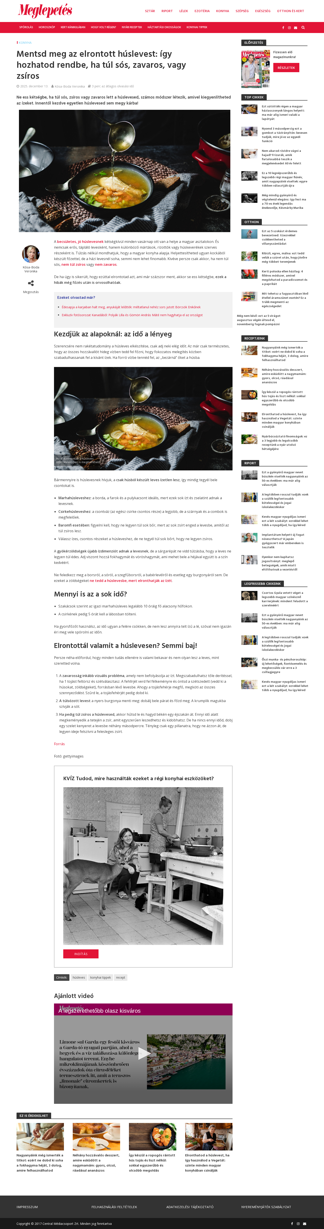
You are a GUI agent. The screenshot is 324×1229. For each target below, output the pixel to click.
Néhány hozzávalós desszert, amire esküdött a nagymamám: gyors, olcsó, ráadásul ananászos (96, 1163)
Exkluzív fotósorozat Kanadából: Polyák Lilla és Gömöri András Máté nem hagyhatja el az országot (132, 315)
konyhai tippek (100, 977)
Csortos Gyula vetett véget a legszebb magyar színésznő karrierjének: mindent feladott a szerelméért (285, 599)
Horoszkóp (47, 27)
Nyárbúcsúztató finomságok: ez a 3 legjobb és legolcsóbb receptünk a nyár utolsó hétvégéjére (284, 443)
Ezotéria (202, 11)
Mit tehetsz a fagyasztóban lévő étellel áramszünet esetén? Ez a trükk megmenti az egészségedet (285, 300)
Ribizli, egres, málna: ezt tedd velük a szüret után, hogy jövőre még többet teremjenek (284, 257)
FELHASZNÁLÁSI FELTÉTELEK (114, 1207)
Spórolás (26, 27)
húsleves (79, 977)
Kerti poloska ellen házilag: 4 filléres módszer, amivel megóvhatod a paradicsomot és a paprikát (284, 278)
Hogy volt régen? (103, 27)
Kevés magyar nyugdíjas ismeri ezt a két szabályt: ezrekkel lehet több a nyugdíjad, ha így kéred (285, 521)
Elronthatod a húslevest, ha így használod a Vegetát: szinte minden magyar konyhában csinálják (207, 1163)
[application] (143, 1053)
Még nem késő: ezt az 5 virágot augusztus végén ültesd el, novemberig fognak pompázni (259, 320)
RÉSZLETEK (286, 67)
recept (120, 977)
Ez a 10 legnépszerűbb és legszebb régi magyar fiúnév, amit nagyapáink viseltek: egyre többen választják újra (284, 179)
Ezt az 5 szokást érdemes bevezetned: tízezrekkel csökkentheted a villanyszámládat (279, 237)
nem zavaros (106, 264)
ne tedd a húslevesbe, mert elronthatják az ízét (131, 580)
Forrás (59, 743)
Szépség (242, 11)
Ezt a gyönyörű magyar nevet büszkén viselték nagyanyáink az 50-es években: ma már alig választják (285, 478)
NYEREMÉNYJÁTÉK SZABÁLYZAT (266, 1207)
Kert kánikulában (73, 27)
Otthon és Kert (290, 11)
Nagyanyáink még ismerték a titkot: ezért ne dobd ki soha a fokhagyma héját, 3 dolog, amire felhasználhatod (40, 1163)
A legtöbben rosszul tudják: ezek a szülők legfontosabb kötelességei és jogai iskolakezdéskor (285, 501)
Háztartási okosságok (164, 27)
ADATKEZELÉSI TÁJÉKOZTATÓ (190, 1207)
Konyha (222, 11)
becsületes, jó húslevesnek (80, 241)
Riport (167, 11)
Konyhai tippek (197, 27)
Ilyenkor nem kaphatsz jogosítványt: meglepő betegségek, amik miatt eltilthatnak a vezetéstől (279, 563)
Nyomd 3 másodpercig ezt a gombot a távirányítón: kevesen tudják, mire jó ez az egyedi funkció (284, 135)
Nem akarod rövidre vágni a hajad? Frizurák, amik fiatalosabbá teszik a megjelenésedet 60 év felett (281, 157)
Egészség (262, 11)
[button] (143, 1053)
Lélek (183, 11)
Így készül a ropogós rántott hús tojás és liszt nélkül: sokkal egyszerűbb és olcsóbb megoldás (152, 1163)
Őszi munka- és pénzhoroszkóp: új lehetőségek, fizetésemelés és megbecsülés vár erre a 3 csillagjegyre (284, 666)
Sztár (150, 11)
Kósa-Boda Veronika (70, 86)
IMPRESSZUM (27, 1207)
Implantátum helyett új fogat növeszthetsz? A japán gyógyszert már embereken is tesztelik (283, 541)
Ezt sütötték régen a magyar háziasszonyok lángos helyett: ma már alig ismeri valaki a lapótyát (283, 113)
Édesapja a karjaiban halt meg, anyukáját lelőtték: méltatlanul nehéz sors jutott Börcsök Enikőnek (131, 307)
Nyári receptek (132, 27)
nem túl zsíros (73, 264)
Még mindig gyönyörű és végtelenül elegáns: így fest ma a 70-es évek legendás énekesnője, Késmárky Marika (284, 201)
